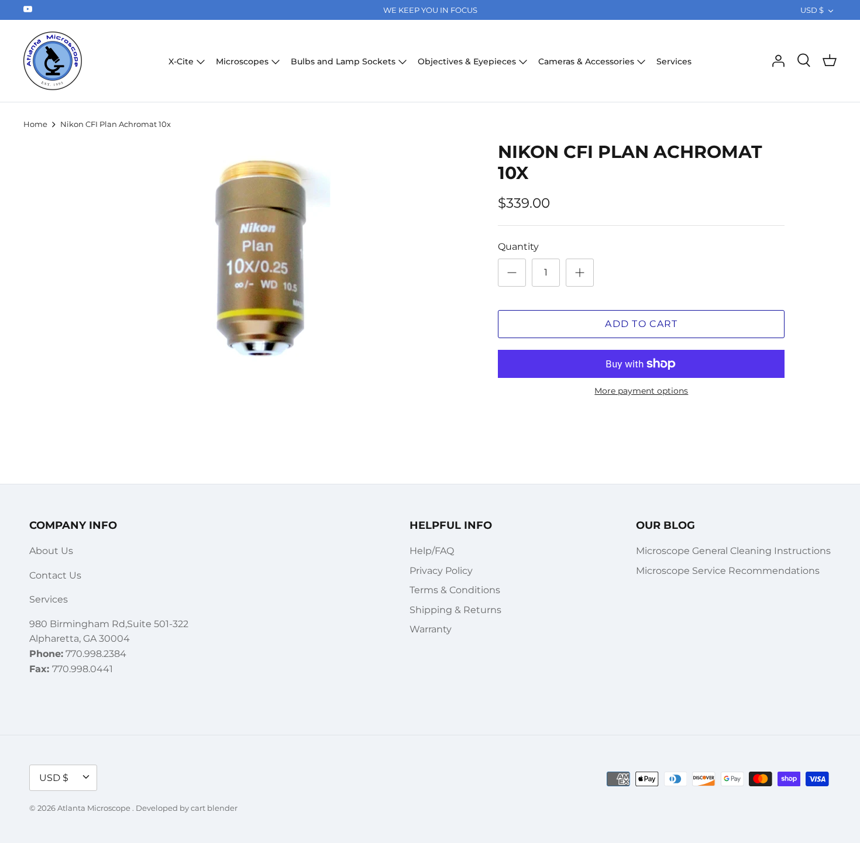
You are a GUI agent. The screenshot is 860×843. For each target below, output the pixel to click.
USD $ (812, 10)
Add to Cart (641, 323)
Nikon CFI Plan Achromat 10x (115, 124)
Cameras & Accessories (586, 61)
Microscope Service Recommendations (728, 570)
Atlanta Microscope (94, 808)
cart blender (214, 808)
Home (35, 124)
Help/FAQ (432, 550)
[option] (258, 259)
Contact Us (55, 575)
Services (674, 61)
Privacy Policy (441, 570)
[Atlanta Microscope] (52, 61)
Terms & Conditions (455, 590)
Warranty (431, 629)
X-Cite (181, 61)
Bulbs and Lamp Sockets (343, 61)
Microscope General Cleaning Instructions (733, 550)
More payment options (641, 391)
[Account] (778, 61)
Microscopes (242, 61)
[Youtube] (27, 9)
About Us (51, 550)
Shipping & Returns (455, 609)
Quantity (518, 246)
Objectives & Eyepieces (467, 61)
